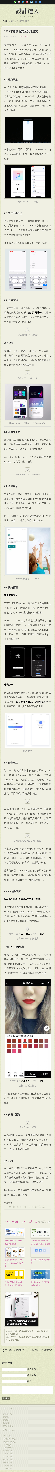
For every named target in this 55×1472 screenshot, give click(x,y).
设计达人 (27, 11)
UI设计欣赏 (7, 1436)
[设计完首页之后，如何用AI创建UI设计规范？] (14, 1232)
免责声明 (6, 1423)
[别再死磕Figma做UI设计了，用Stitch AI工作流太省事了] (14, 1253)
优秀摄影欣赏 (8, 1465)
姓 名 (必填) (31, 1369)
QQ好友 (31, 2)
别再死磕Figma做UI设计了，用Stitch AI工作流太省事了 (14, 1263)
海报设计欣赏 (8, 1451)
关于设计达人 (8, 1414)
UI (8, 1221)
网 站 (29, 1381)
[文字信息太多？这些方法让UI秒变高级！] (40, 1276)
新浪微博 (19, 2)
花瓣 (27, 2)
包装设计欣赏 (8, 1460)
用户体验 (32, 1221)
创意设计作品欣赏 (9, 1442)
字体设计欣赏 (8, 1454)
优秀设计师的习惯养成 (41, 1350)
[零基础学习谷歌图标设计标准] (40, 1250)
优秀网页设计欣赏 (9, 1439)
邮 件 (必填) (31, 1375)
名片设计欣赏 (8, 1457)
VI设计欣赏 (7, 1445)
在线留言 (6, 1420)
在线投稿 (6, 1417)
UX (23, 1221)
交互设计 (4, 21)
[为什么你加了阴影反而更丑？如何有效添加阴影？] (14, 1274)
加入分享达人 (8, 1426)
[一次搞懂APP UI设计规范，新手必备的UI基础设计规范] (40, 1232)
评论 (26, 36)
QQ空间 (23, 2)
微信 (15, 2)
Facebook (36, 2)
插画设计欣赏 (8, 1462)
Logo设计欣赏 (8, 1448)
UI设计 (15, 1221)
